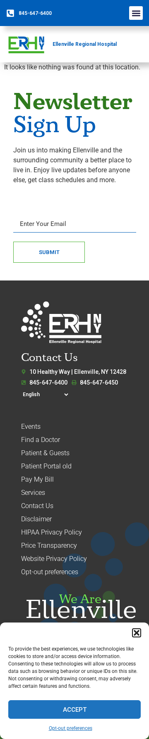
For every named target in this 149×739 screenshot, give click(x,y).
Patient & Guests (45, 453)
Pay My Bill (37, 479)
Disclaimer (36, 519)
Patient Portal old (46, 466)
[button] (136, 633)
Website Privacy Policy (54, 559)
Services (33, 493)
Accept (75, 709)
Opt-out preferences (70, 728)
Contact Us (37, 506)
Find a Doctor (40, 440)
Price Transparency (49, 545)
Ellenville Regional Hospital (85, 44)
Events (31, 426)
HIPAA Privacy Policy (51, 532)
